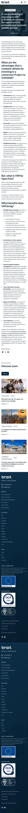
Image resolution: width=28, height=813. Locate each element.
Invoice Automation (5, 494)
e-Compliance (4, 502)
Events (2, 557)
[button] (21, 2)
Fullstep (3, 531)
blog (2, 555)
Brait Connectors (5, 507)
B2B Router (3, 523)
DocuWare (3, 520)
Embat (2, 528)
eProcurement (4, 505)
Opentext (3, 518)
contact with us (5, 343)
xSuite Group (4, 539)
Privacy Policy (4, 628)
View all (5, 373)
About (2, 552)
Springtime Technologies (7, 541)
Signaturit (3, 534)
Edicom (3, 526)
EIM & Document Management (8, 499)
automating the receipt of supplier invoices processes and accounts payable (13, 333)
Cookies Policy (4, 626)
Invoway (3, 536)
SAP (2, 515)
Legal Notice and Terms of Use (8, 623)
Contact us (3, 560)
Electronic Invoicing (5, 497)
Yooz (2, 544)
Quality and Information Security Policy (10, 621)
